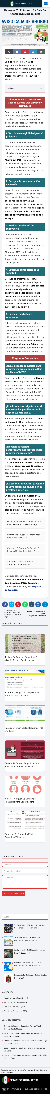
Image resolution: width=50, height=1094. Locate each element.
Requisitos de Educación (14, 998)
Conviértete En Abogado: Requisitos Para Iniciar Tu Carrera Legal (13, 613)
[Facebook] (5, 604)
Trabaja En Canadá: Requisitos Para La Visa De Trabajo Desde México (23, 1027)
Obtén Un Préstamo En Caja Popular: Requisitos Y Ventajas (36, 613)
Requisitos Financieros (13, 1011)
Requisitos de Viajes (12, 1007)
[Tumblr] (31, 604)
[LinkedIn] (38, 604)
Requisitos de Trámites (13, 1002)
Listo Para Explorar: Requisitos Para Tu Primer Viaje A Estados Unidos (25, 1042)
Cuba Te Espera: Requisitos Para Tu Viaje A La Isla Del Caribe (24, 1049)
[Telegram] (45, 604)
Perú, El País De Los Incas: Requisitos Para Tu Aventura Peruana (23, 1034)
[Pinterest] (18, 604)
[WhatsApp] (25, 604)
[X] (11, 604)
